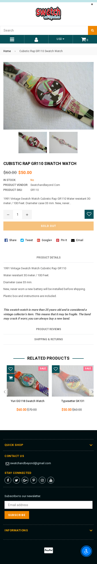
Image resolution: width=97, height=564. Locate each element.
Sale (43, 368)
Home (7, 51)
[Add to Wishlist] (89, 214)
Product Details (49, 257)
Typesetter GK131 (72, 401)
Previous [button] (4, 392)
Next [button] (92, 392)
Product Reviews (48, 329)
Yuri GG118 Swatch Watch (27, 401)
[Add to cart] (10, 378)
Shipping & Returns (48, 339)
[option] (25, 392)
